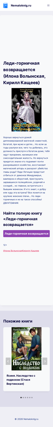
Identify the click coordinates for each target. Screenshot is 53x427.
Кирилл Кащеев (30, 250)
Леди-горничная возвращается (26, 233)
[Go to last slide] (8, 361)
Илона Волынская (12, 250)
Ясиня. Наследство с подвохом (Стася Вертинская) (21, 379)
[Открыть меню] (48, 5)
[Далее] (44, 361)
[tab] (21, 397)
